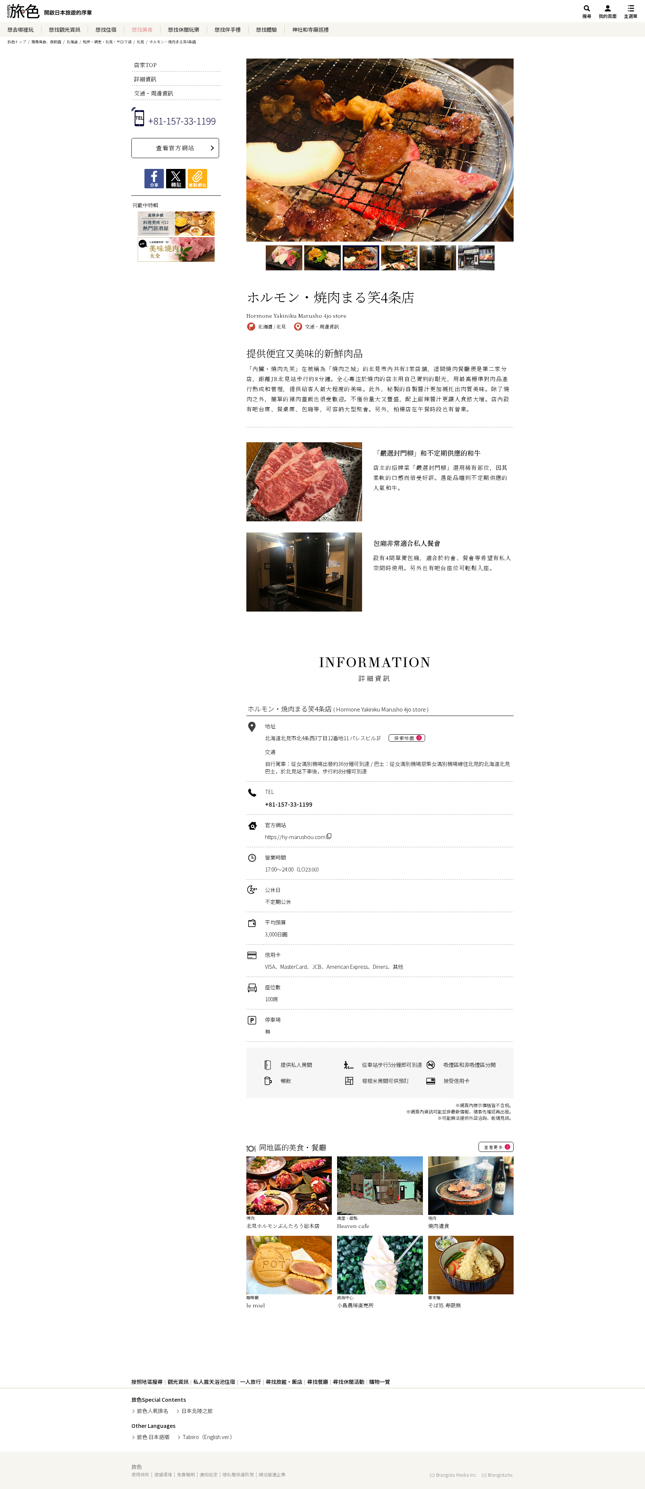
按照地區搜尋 (147, 1381)
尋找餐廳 (317, 1381)
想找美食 (142, 29)
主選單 (631, 16)
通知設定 (209, 1474)
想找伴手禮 (228, 29)
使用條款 (140, 1474)
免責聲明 (186, 1474)
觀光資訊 (178, 1381)
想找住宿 (106, 29)
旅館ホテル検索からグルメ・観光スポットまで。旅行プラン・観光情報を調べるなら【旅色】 (49, 13)
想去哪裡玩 (20, 29)
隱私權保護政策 (238, 1474)
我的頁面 (608, 16)
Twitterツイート (176, 178)
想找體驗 (266, 29)
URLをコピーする (197, 178)
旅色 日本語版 (153, 1437)
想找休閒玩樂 (183, 29)
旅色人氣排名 (152, 1410)
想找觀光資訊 (64, 29)
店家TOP (145, 65)
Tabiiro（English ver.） (209, 1437)
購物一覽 (379, 1381)
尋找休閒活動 (348, 1381)
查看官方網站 (175, 148)
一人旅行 (250, 1381)
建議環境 (163, 1474)
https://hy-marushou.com (296, 837)
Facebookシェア (154, 178)
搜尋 (586, 16)
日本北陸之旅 (197, 1410)
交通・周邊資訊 (153, 93)
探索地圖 (404, 738)
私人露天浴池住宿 (214, 1381)
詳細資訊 (145, 79)
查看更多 (493, 1147)
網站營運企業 (272, 1474)
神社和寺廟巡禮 (310, 29)
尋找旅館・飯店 (284, 1381)
